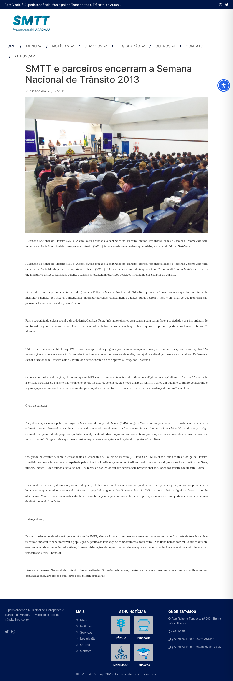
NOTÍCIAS (61, 46)
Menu (84, 620)
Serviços (86, 632)
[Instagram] (220, 4)
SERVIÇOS (94, 46)
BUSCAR (27, 56)
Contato (85, 651)
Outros (85, 644)
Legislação (88, 638)
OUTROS (163, 46)
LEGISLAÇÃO (129, 46)
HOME (10, 46)
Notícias (86, 626)
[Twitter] (7, 632)
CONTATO (194, 46)
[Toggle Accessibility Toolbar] (224, 85)
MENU (32, 46)
